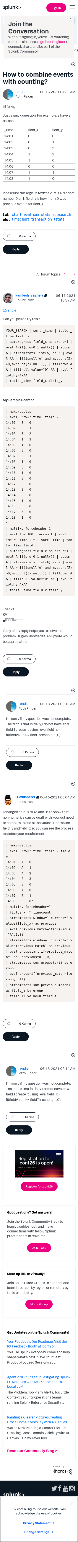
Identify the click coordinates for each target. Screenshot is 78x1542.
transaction (41, 219)
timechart (20, 219)
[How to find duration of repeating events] (65, 274)
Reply (16, 249)
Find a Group (39, 1304)
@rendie (9, 310)
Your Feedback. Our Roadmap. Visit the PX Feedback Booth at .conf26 (37, 1343)
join (36, 214)
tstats (59, 219)
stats (45, 214)
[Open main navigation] (72, 7)
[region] (39, 1519)
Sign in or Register (51, 42)
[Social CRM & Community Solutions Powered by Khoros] (62, 1470)
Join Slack (39, 1248)
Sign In (56, 8)
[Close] (71, 1503)
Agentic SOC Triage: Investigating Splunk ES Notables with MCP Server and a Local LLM (38, 1382)
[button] (72, 65)
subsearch (61, 214)
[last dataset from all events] (73, 274)
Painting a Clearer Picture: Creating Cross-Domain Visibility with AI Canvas (37, 1419)
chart (16, 214)
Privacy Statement (36, 1523)
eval (27, 214)
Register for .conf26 (39, 1186)
